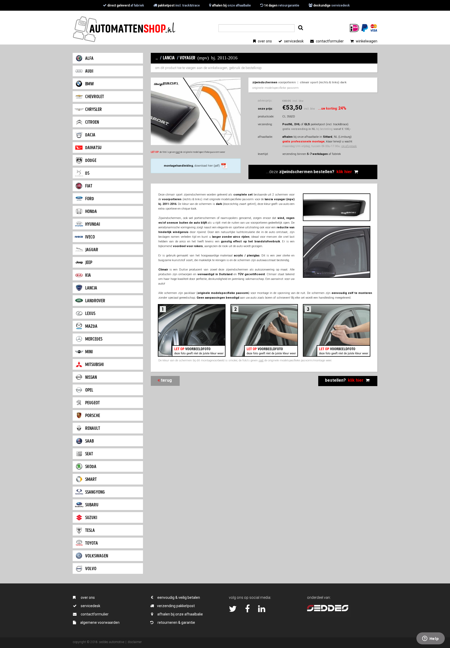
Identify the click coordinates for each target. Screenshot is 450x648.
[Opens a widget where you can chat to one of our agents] (430, 638)
